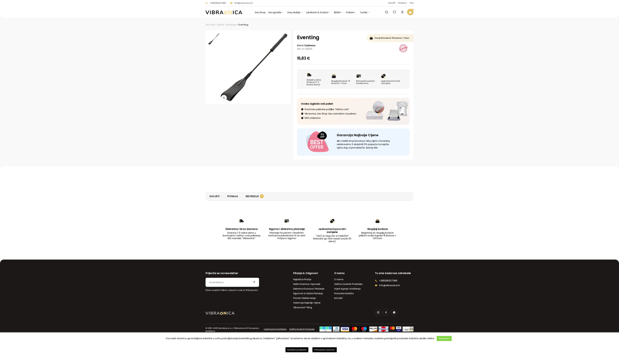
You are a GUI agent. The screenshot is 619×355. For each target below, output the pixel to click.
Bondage (231, 24)
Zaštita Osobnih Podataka (348, 284)
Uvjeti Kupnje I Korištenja (347, 288)
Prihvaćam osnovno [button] (324, 349)
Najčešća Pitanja (302, 279)
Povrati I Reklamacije (304, 298)
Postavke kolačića (344, 293)
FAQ (411, 3)
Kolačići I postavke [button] (296, 349)
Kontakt (338, 298)
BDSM (221, 24)
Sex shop (210, 24)
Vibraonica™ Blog (302, 307)
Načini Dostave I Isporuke (306, 284)
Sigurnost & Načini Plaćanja (308, 293)
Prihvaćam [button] (444, 338)
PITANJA (402, 3)
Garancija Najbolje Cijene (307, 302)
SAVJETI (392, 3)
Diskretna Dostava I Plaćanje (308, 288)
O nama (338, 279)
